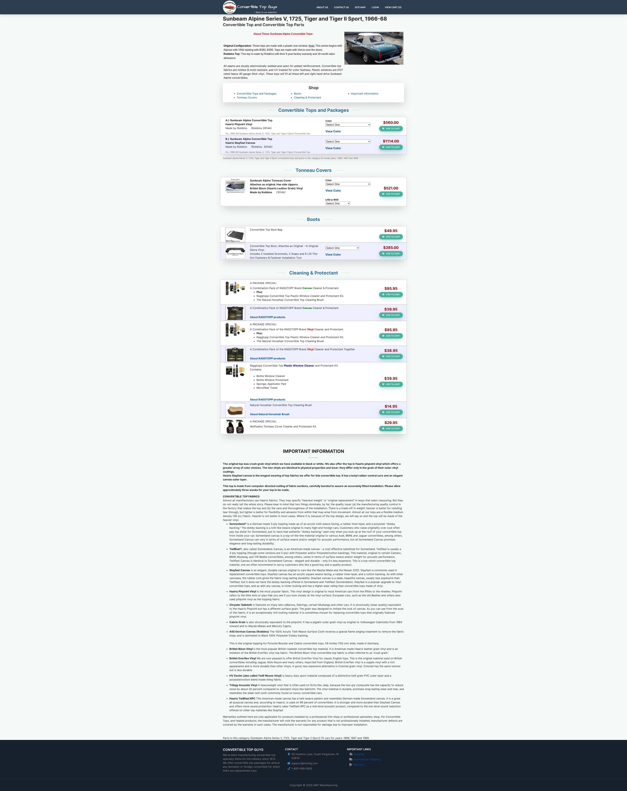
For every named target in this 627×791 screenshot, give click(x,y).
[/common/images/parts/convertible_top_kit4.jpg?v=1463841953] (235, 371)
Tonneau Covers (247, 97)
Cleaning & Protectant (307, 97)
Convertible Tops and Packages (256, 93)
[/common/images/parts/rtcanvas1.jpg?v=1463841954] (235, 313)
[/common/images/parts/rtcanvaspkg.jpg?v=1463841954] (235, 288)
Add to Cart (393, 128)
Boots (297, 93)
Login (375, 7)
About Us (322, 7)
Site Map (360, 7)
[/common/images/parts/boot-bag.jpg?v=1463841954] (235, 235)
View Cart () (393, 7)
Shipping (359, 754)
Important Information (364, 93)
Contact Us (341, 7)
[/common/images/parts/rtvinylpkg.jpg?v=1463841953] (235, 329)
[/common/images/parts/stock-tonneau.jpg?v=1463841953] (235, 186)
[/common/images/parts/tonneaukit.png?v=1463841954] (235, 426)
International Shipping (367, 759)
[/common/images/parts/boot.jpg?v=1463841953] (235, 251)
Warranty (359, 764)
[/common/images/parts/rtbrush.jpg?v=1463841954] (235, 410)
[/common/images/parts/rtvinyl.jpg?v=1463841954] (235, 354)
